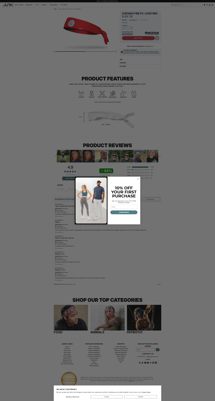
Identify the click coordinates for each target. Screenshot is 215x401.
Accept (106, 397)
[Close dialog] (138, 178)
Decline (140, 397)
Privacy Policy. (146, 392)
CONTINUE (124, 212)
